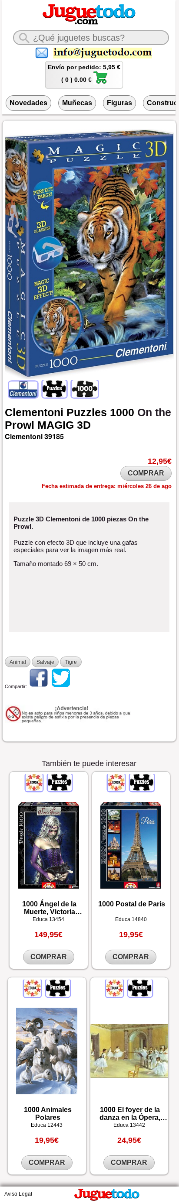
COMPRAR (146, 473)
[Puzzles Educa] (59, 789)
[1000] (84, 395)
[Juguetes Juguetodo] (89, 23)
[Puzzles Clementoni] (54, 395)
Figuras (119, 103)
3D (84, 425)
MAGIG (55, 425)
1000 (122, 412)
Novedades (28, 103)
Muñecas (77, 103)
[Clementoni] (24, 395)
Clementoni (34, 412)
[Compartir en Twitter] (60, 686)
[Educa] (35, 789)
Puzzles (86, 412)
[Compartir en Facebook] (38, 686)
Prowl (19, 425)
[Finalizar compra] (100, 82)
